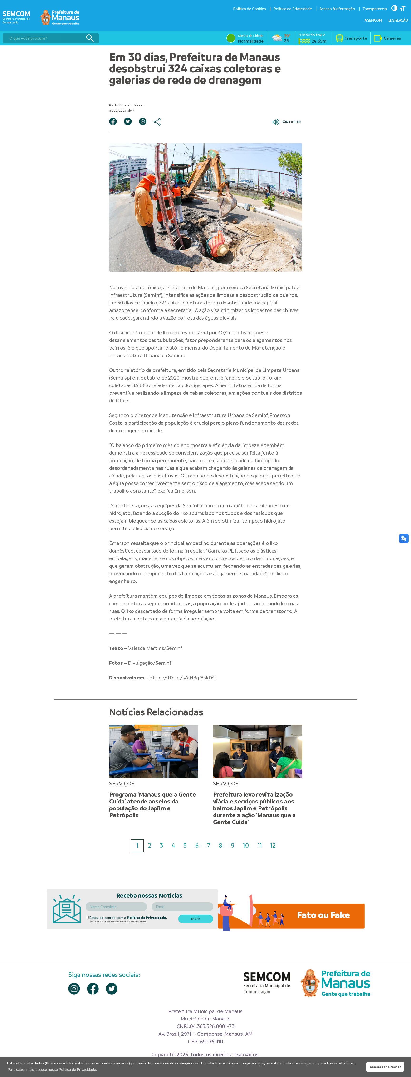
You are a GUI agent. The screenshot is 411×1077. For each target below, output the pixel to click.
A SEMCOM (373, 20)
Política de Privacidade (293, 8)
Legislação (398, 20)
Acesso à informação (337, 8)
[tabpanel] (154, 772)
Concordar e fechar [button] (385, 1067)
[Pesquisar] (90, 38)
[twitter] (111, 989)
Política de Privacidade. (147, 917)
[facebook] (93, 989)
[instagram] (74, 989)
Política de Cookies (249, 8)
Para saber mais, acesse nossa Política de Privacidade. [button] (52, 1069)
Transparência (375, 8)
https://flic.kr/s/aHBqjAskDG (182, 677)
